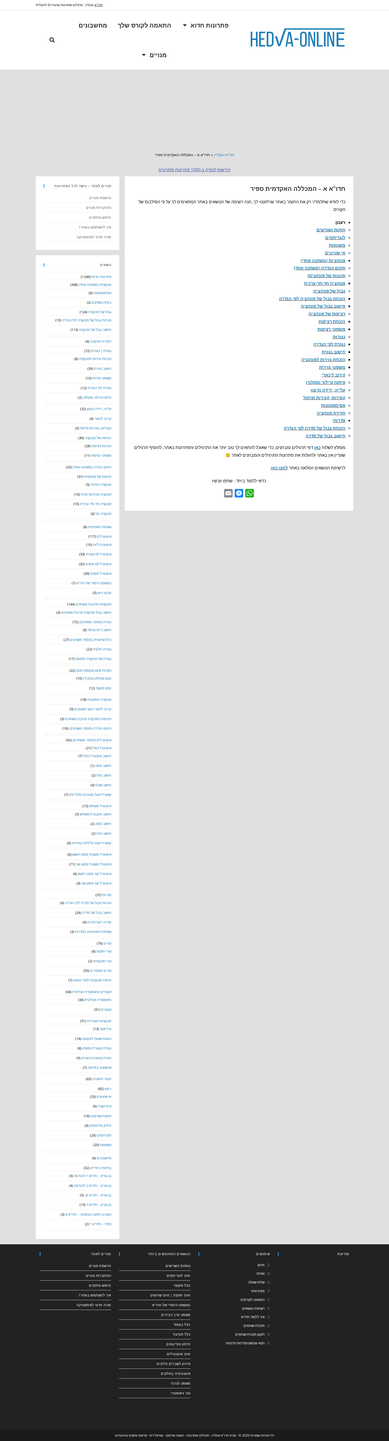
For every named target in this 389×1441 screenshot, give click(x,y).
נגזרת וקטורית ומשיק (96, 1048)
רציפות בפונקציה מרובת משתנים (88, 718)
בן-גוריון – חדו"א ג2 (98, 1195)
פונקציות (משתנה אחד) (323, 260)
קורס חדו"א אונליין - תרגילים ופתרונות (211, 1435)
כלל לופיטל (182, 1334)
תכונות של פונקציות (326, 276)
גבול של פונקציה (329, 291)
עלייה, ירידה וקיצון (328, 390)
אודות (261, 1273)
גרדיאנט (105, 1028)
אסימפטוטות (333, 405)
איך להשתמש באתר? (95, 227)
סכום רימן (104, 592)
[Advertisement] (194, 109)
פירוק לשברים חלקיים (174, 1363)
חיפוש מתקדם (100, 217)
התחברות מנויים (98, 207)
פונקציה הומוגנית (99, 699)
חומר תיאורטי (101, 1078)
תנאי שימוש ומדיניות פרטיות (245, 1343)
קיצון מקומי (103, 688)
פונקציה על (103, 513)
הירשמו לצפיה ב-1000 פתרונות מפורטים (194, 170)
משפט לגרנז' (180, 1383)
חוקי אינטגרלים (179, 1354)
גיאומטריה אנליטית (98, 999)
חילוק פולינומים (100, 1125)
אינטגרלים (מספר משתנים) (92, 740)
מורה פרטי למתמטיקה (94, 237)
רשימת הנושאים (253, 1308)
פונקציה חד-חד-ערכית (324, 283)
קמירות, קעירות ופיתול (324, 398)
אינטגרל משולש (100, 805)
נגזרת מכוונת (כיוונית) (96, 1058)
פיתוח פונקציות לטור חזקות (92, 980)
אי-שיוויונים (104, 1096)
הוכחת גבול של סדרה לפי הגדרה (314, 428)
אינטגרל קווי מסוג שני (96, 883)
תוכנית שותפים (254, 1325)
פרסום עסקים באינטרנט (131, 1435)
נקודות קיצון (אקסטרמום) (93, 670)
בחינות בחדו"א (100, 1167)
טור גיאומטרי (181, 1393)
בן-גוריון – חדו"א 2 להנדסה (92, 1185)
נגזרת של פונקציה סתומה (93, 658)
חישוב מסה (103, 765)
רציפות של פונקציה (327, 314)
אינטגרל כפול (101, 748)
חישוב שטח (103, 785)
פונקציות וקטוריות (99, 1020)
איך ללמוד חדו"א (253, 1316)
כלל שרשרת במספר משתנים (90, 639)
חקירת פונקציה (331, 413)
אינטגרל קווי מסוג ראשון (94, 873)
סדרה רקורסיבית (99, 922)
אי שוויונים (335, 253)
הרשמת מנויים (100, 197)
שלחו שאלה (256, 1282)
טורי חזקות (103, 951)
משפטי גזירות (332, 367)
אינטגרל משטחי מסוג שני (93, 864)
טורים (107, 943)
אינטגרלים (104, 536)
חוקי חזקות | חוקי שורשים (170, 1295)
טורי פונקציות (102, 961)
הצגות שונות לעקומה (96, 1038)
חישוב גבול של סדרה (325, 436)
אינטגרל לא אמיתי (98, 554)
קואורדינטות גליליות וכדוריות (91, 843)
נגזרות (339, 337)
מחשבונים (93, 25)
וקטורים (106, 1009)
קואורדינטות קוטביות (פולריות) (90, 794)
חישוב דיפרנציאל (99, 629)
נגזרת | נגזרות (101, 350)
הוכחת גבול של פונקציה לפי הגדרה (312, 299)
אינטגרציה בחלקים (176, 1373)
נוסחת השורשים (178, 1265)
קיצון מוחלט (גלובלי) (97, 678)
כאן (317, 447)
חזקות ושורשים (330, 230)
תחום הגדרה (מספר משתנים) (90, 728)
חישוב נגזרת (333, 352)
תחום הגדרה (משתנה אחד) (319, 268)
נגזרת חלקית (102, 649)
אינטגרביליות (102, 544)
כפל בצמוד (182, 1324)
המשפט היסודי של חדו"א (93, 583)
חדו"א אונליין (224, 154)
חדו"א (98, 5)
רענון (108, 1088)
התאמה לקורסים (253, 1299)
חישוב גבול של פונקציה (323, 306)
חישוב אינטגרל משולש (95, 814)
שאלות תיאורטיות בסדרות (93, 931)
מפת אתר (258, 1291)
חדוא (261, 1265)
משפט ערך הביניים (176, 1314)
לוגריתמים (335, 237)
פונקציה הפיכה (101, 484)
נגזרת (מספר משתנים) (95, 622)
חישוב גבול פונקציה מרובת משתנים (86, 612)
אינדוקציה (104, 1106)
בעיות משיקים (101, 302)
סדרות (339, 420)
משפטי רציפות (331, 329)
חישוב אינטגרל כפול (97, 755)
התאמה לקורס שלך (144, 25)
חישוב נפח (103, 775)
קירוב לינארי (333, 375)
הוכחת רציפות (332, 321)
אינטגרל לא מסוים (98, 564)
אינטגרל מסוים (100, 573)
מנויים (158, 55)
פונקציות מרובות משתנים (93, 604)
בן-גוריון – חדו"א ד (98, 1204)
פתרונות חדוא (210, 25)
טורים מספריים (100, 970)
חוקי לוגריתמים (179, 1275)
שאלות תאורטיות (99, 526)
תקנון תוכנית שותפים (250, 1334)
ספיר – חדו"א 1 (100, 1224)
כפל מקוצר (182, 1285)
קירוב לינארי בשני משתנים (92, 709)
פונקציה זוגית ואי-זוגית (96, 494)
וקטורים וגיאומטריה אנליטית (91, 991)
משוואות (337, 245)
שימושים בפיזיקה (99, 1067)
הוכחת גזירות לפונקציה (323, 359)
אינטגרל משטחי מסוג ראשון (91, 854)
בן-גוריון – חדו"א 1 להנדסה (92, 1175)
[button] (52, 40)
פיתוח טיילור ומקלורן (325, 382)
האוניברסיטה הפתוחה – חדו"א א (88, 1214)
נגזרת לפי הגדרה (329, 344)
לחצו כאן (279, 468)
